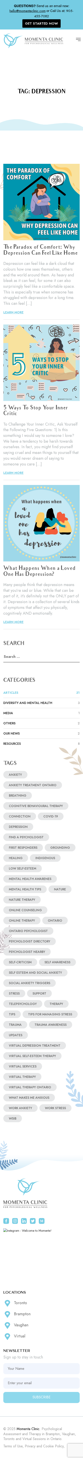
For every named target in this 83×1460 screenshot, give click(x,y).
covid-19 (50, 816)
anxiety (15, 774)
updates (15, 1035)
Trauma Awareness (51, 1024)
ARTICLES (41, 692)
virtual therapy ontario (30, 1087)
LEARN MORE (13, 312)
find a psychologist (26, 837)
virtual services (23, 1066)
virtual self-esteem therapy (32, 1056)
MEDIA (41, 713)
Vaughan (21, 1325)
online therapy (22, 920)
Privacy (30, 1446)
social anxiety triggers (29, 983)
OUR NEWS (41, 733)
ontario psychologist (28, 931)
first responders (23, 847)
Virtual (19, 1336)
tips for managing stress (50, 1014)
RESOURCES (41, 743)
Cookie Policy (53, 1446)
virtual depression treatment (34, 1045)
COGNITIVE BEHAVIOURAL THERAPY (36, 806)
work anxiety (20, 1108)
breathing (17, 795)
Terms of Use (13, 1446)
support (39, 993)
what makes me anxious (29, 1097)
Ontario (55, 920)
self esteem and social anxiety (35, 972)
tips (12, 1014)
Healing (16, 858)
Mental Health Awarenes (30, 879)
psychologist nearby (27, 952)
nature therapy (22, 899)
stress (14, 993)
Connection (20, 816)
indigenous (45, 858)
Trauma (15, 1024)
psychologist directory (29, 941)
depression (18, 827)
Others (41, 723)
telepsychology (23, 1004)
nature (60, 889)
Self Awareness (57, 962)
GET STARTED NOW (41, 23)
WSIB (12, 1118)
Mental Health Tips (25, 889)
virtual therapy (22, 1077)
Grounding (60, 847)
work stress (55, 1108)
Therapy (56, 1004)
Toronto (20, 1303)
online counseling (25, 910)
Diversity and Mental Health (41, 703)
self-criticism (20, 962)
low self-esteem (22, 868)
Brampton (22, 1314)
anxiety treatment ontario (32, 785)
